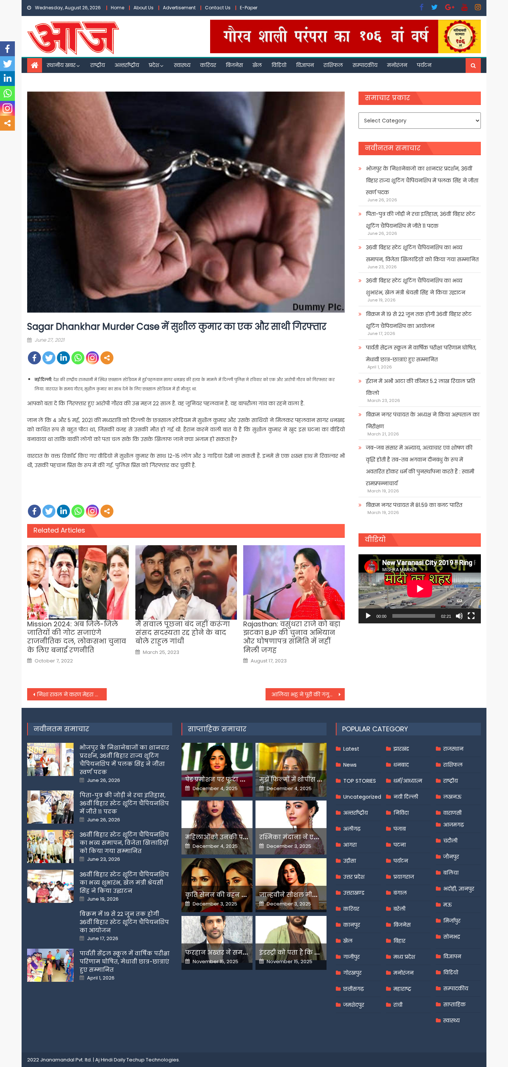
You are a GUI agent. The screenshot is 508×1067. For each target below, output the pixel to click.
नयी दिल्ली (405, 797)
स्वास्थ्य (182, 65)
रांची (397, 1005)
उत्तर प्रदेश (353, 877)
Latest (351, 749)
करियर (208, 65)
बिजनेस (234, 65)
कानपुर (351, 925)
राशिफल (333, 65)
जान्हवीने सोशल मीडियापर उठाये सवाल (313, 895)
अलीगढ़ (351, 829)
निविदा (401, 813)
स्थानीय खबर (61, 65)
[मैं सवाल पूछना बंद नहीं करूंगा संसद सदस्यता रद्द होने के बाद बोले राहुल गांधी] (186, 582)
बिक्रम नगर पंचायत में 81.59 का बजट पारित (414, 505)
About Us (144, 7)
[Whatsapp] (77, 357)
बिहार (399, 941)
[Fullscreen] (471, 616)
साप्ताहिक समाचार (217, 729)
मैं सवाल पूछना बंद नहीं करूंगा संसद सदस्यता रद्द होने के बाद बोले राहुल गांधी (182, 633)
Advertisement (179, 7)
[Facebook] (34, 357)
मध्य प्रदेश (404, 957)
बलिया (451, 872)
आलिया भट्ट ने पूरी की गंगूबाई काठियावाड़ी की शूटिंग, (308, 694)
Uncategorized (362, 797)
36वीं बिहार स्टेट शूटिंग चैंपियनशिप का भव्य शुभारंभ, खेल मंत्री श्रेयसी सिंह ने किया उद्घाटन (415, 286)
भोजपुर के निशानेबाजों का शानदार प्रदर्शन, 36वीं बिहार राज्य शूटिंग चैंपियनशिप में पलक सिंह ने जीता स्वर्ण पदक (422, 180)
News (350, 765)
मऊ (447, 904)
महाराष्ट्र (402, 989)
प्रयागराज (403, 877)
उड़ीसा (349, 861)
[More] (106, 357)
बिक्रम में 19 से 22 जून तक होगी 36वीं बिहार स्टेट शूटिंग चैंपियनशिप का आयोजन (419, 320)
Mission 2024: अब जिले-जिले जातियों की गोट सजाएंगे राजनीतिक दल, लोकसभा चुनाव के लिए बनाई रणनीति (76, 637)
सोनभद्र (451, 936)
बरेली (399, 909)
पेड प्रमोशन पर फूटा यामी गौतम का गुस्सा (241, 779)
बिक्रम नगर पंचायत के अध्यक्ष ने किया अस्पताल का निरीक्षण (422, 420)
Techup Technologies (152, 1059)
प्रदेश (154, 65)
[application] (420, 588)
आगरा (350, 845)
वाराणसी (452, 813)
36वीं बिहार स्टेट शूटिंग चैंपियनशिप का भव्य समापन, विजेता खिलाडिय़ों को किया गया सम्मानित (422, 253)
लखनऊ (452, 797)
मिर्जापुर (451, 920)
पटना (399, 845)
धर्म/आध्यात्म (407, 781)
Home (117, 7)
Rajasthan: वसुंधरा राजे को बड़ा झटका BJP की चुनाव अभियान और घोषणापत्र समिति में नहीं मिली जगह (291, 637)
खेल (257, 65)
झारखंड (401, 749)
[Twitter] (48, 357)
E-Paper (248, 7)
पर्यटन (424, 65)
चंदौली (450, 840)
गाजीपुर (351, 957)
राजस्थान (453, 749)
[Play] (368, 616)
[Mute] (459, 616)
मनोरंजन (397, 65)
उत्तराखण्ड (353, 893)
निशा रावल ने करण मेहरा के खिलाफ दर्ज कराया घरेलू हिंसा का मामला (72, 694)
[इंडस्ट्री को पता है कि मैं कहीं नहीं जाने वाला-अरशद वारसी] (291, 938)
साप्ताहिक (454, 1004)
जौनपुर (451, 856)
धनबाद (401, 765)
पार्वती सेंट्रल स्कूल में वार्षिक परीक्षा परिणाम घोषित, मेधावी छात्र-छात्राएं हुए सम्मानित (421, 353)
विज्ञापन (305, 65)
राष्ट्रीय (97, 65)
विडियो (278, 65)
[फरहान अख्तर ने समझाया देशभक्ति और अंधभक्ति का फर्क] (217, 939)
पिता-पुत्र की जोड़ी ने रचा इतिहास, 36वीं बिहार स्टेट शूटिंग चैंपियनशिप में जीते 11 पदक (420, 220)
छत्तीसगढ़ (353, 989)
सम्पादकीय (365, 65)
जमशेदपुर (353, 1005)
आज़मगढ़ (453, 824)
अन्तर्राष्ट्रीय (127, 65)
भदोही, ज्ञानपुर (458, 888)
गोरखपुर (352, 973)
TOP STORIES (359, 781)
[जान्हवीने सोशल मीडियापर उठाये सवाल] (291, 884)
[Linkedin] (63, 357)
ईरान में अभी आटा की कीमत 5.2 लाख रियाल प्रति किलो (420, 387)
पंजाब (399, 829)
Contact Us (218, 7)
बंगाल (400, 893)
